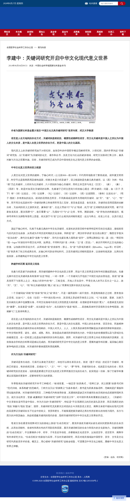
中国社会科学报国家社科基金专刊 (50, 66)
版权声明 (70, 473)
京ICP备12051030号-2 (88, 481)
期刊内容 (42, 47)
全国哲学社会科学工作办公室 (20, 47)
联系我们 (60, 473)
